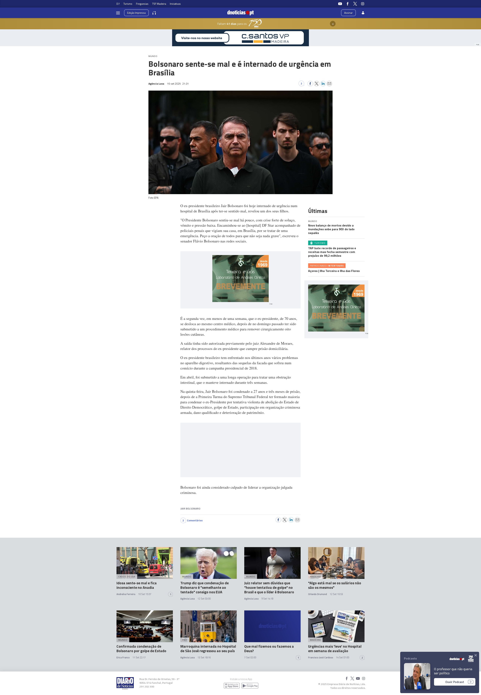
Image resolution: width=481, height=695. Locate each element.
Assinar (348, 13)
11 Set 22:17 (139, 657)
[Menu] (118, 12)
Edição (136, 13)
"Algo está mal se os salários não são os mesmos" (334, 585)
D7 (118, 4)
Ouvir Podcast (454, 682)
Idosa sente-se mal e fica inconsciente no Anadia (136, 585)
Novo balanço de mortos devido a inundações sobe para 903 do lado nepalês (331, 229)
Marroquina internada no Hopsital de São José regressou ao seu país (208, 648)
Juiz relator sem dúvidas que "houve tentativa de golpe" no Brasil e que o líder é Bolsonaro (269, 587)
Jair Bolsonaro (190, 508)
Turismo (127, 4)
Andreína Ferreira (125, 594)
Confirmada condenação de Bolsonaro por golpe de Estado (141, 648)
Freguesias (142, 4)
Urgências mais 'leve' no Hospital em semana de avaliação (335, 648)
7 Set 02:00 (250, 657)
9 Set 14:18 (267, 598)
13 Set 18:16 (204, 657)
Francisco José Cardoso (320, 657)
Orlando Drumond (317, 594)
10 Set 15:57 (144, 594)
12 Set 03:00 (204, 598)
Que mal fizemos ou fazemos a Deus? (269, 648)
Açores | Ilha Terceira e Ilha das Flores (334, 271)
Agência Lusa (187, 598)
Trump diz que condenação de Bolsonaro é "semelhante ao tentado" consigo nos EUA (204, 587)
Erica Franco (123, 657)
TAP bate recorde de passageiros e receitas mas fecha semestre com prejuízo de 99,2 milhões (332, 252)
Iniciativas (175, 4)
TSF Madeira (159, 4)
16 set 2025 (178, 84)
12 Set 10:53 (336, 594)
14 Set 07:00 (342, 657)
